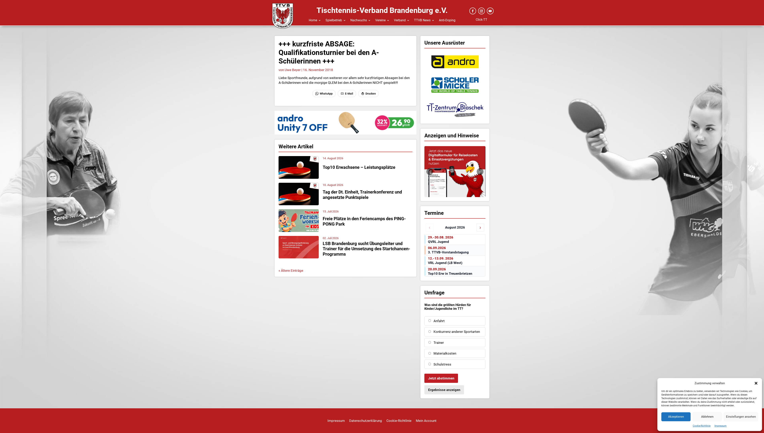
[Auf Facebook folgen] (472, 11)
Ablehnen (707, 416)
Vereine (380, 20)
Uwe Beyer (293, 70)
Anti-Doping (447, 20)
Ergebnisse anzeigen (444, 390)
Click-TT (481, 20)
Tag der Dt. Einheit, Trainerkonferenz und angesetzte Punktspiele (362, 195)
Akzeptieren (676, 416)
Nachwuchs (358, 20)
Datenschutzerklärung (365, 421)
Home (313, 20)
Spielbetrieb (333, 20)
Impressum (720, 425)
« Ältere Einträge (291, 271)
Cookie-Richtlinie (701, 425)
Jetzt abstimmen (441, 378)
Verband (400, 20)
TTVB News (422, 20)
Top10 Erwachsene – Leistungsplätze (359, 167)
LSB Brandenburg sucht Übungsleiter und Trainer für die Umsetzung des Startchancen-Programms (366, 249)
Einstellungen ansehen (741, 416)
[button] (756, 383)
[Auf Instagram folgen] (481, 11)
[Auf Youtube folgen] (490, 11)
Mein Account (426, 421)
